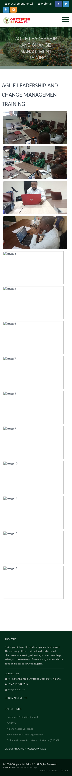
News (55, 770)
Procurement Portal (20, 3)
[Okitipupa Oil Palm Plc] (17, 20)
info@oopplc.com (17, 689)
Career (64, 770)
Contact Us (44, 770)
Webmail (46, 3)
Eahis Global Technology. (25, 767)
